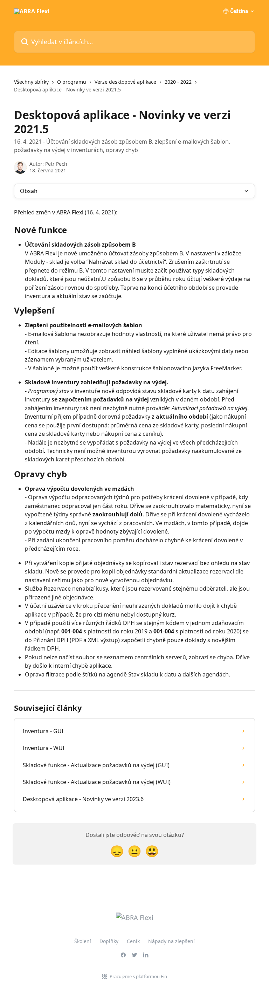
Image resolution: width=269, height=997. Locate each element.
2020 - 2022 (178, 81)
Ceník (133, 941)
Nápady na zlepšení (171, 941)
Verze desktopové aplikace (125, 81)
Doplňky (108, 941)
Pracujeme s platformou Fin (138, 976)
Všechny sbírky (31, 81)
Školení (82, 941)
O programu (71, 81)
